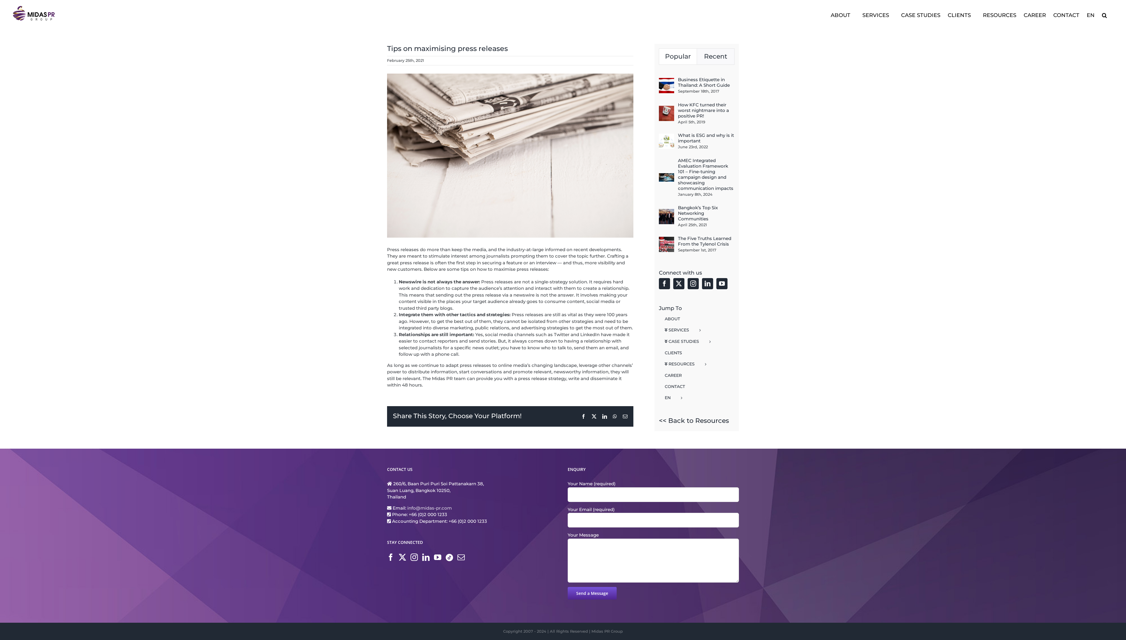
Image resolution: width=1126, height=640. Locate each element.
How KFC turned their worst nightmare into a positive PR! (703, 110)
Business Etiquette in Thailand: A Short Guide (704, 82)
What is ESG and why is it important (706, 138)
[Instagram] (693, 283)
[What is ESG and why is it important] (666, 136)
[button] (1104, 14)
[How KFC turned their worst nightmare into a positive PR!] (666, 109)
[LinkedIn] (707, 283)
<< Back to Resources (694, 421)
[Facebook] (664, 283)
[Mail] (461, 557)
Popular (678, 56)
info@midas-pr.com (429, 508)
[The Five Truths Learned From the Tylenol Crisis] (666, 240)
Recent (715, 56)
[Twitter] (678, 283)
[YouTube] (722, 283)
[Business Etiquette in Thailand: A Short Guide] (666, 81)
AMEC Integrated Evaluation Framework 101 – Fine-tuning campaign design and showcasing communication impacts (705, 174)
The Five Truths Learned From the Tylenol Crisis (704, 241)
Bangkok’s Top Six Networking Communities (698, 213)
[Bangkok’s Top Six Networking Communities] (666, 212)
